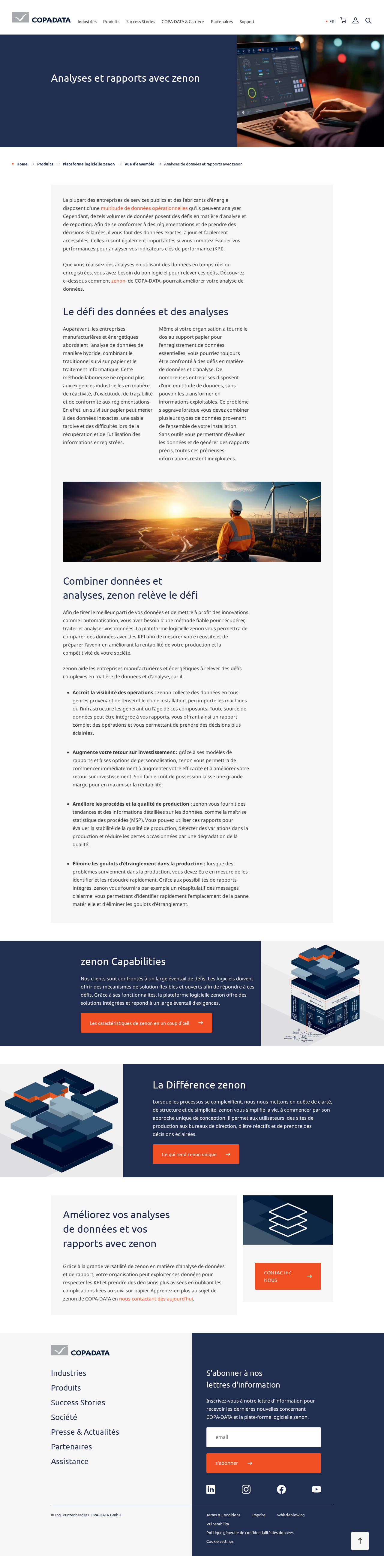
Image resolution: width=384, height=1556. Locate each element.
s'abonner (226, 1463)
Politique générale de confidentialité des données (250, 1532)
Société (64, 1417)
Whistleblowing (291, 1514)
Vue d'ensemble (139, 163)
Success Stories (140, 21)
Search (368, 20)
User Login (355, 20)
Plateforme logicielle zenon (89, 163)
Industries (87, 21)
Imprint (258, 1514)
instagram (246, 1489)
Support (247, 21)
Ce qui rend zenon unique (189, 1154)
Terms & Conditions (223, 1514)
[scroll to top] (360, 1541)
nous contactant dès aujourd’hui (156, 1298)
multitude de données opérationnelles (144, 208)
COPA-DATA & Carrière (183, 21)
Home (22, 163)
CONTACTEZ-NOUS (278, 1276)
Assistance (70, 1461)
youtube (316, 1489)
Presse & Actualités (85, 1431)
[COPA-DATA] (41, 17)
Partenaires (222, 21)
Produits (111, 21)
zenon (118, 280)
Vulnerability (217, 1523)
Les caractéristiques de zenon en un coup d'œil (139, 1023)
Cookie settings (220, 1541)
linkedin (210, 1489)
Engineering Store (343, 20)
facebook (281, 1489)
